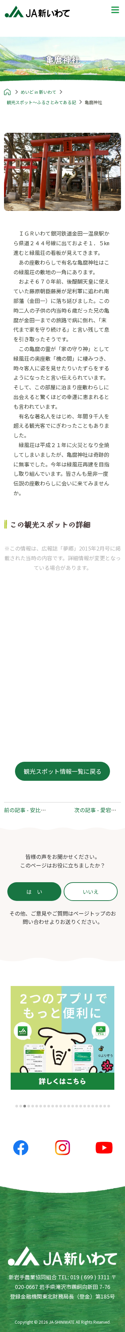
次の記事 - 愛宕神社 (98, 810)
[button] (16, 1106)
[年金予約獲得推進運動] (62, 1038)
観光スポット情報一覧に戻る (63, 771)
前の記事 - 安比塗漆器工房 (35, 810)
